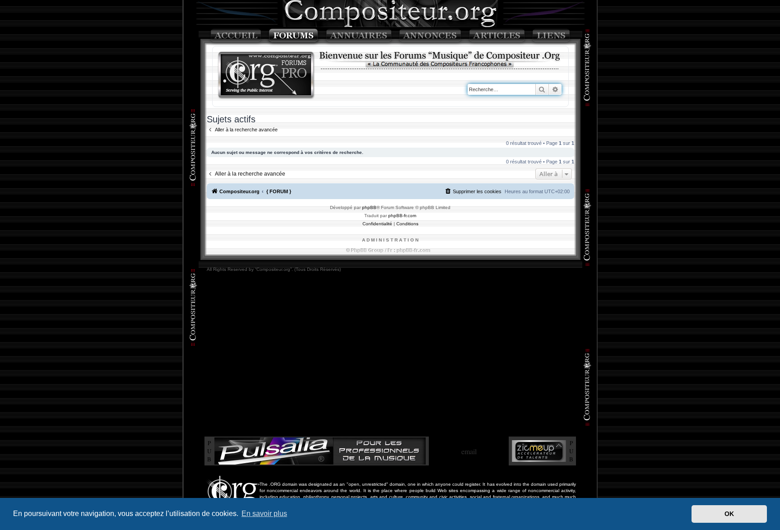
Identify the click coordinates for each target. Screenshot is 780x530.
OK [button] (729, 513)
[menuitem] (473, 191)
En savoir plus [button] (264, 513)
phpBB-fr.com (402, 215)
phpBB (369, 207)
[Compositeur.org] (266, 75)
